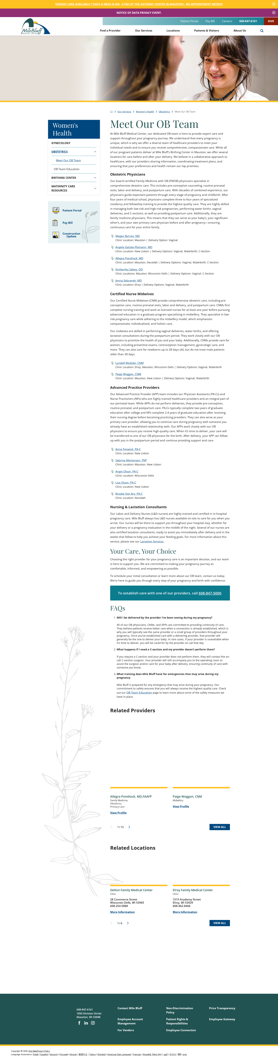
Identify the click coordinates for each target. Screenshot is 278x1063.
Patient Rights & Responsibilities (177, 1021)
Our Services (143, 30)
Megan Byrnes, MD (127, 236)
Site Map (33, 1051)
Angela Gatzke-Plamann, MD (133, 247)
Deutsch (54, 1054)
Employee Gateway (222, 1019)
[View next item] (129, 827)
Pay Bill (210, 21)
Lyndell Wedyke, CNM (129, 363)
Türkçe (92, 1054)
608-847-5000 (210, 593)
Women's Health (65, 129)
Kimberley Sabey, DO (129, 269)
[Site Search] (262, 30)
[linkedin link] (86, 1023)
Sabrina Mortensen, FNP (131, 460)
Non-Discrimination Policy (179, 1010)
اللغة (165, 1054)
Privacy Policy (43, 1051)
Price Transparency (222, 1008)
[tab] (95, 151)
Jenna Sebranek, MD (128, 280)
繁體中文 (83, 1054)
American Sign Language (119, 1054)
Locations (173, 30)
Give (271, 21)
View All (219, 827)
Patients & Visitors (206, 30)
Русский (64, 1054)
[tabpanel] (74, 164)
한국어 (173, 1054)
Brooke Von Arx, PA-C (129, 494)
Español (44, 1054)
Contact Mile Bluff (130, 1008)
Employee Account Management (130, 1021)
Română (102, 1054)
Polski (36, 1054)
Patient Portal (189, 21)
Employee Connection (181, 1030)
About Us (240, 30)
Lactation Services (151, 541)
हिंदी (179, 1054)
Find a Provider (110, 30)
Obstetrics (164, 111)
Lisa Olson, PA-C (125, 482)
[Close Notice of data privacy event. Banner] (273, 12)
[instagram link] (93, 1023)
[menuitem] (110, 30)
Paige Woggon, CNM (128, 374)
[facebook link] (79, 1023)
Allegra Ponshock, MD (129, 258)
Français (137, 1054)
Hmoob (73, 1054)
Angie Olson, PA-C (126, 471)
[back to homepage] (111, 111)
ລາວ (185, 1054)
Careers (227, 21)
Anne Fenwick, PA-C (128, 449)
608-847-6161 (248, 21)
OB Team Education (139, 692)
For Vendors (126, 1030)
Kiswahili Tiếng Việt (152, 1054)
